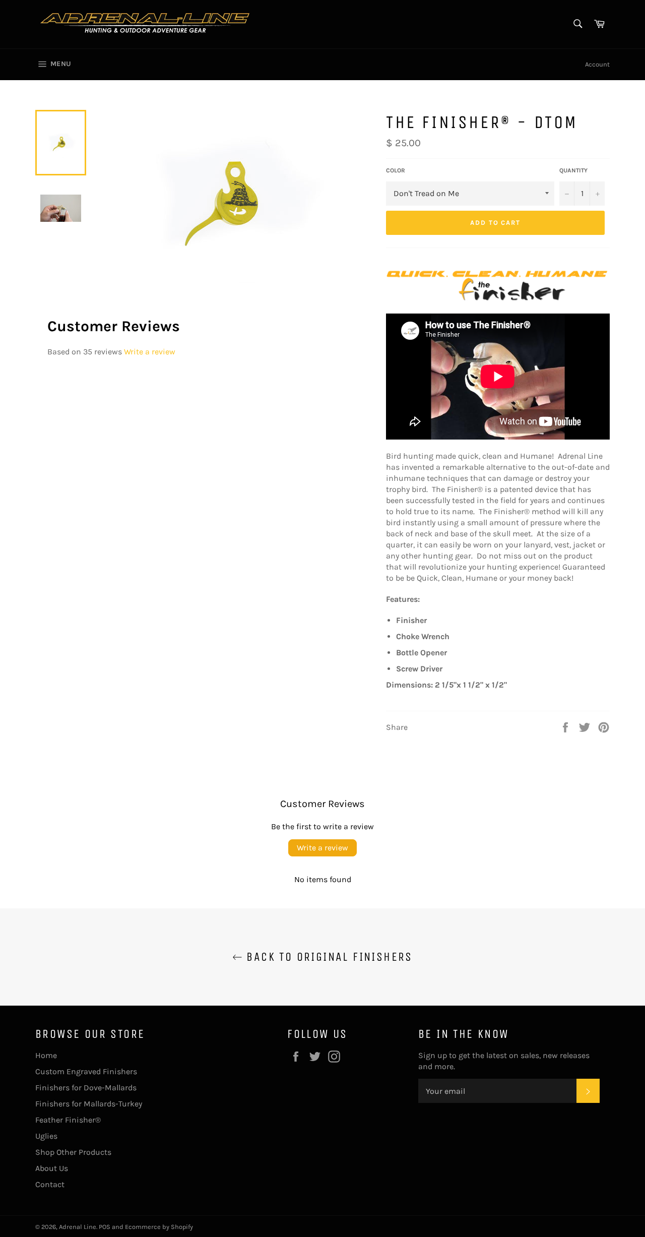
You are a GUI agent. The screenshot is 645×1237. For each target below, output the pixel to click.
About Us (51, 1168)
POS (104, 1226)
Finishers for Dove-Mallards (86, 1087)
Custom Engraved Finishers (86, 1071)
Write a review (149, 351)
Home (46, 1055)
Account (597, 64)
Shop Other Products (73, 1152)
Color (395, 170)
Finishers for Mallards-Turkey (88, 1103)
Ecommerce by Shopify (159, 1226)
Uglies (46, 1136)
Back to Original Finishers (327, 957)
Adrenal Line (77, 1226)
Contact (49, 1184)
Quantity (573, 170)
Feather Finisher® (68, 1120)
